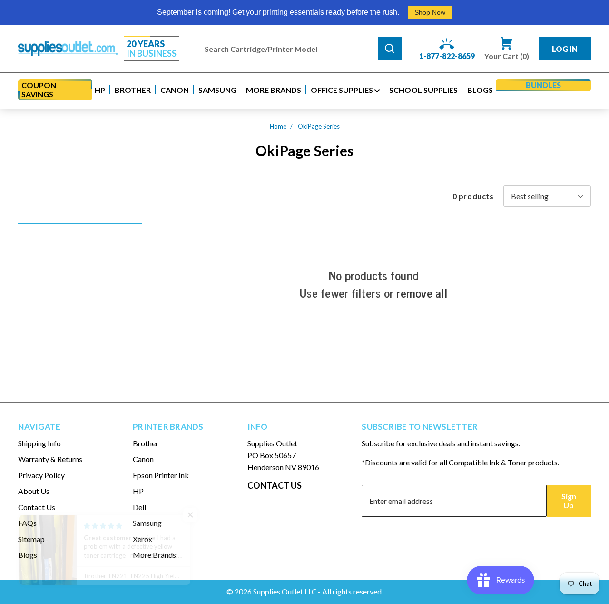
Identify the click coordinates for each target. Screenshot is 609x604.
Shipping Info (39, 443)
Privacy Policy (41, 475)
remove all (421, 293)
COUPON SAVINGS (38, 90)
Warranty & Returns (50, 458)
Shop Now (429, 12)
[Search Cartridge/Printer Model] (390, 48)
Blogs (27, 554)
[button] (100, 89)
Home (278, 126)
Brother (145, 443)
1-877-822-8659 (447, 55)
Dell (139, 507)
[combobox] (287, 48)
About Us (33, 490)
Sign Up (568, 501)
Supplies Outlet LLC (285, 591)
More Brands (154, 554)
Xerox (142, 539)
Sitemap (31, 539)
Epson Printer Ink (161, 475)
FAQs (27, 522)
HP (138, 490)
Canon (143, 458)
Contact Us (36, 507)
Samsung (147, 522)
